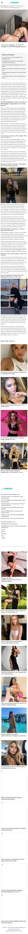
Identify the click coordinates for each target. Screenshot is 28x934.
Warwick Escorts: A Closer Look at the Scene (12, 518)
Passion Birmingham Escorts (8, 522)
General (3, 531)
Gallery (3, 529)
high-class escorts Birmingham (13, 249)
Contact (3, 538)
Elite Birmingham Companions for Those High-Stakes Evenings (14, 73)
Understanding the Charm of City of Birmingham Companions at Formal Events (12, 61)
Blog (13, 6)
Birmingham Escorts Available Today (10, 494)
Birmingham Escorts (6, 6)
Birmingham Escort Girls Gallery (9, 524)
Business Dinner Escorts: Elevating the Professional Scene (13, 69)
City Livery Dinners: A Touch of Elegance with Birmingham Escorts (12, 58)
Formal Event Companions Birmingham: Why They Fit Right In (14, 65)
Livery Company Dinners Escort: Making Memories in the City (14, 77)
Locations (3, 534)
